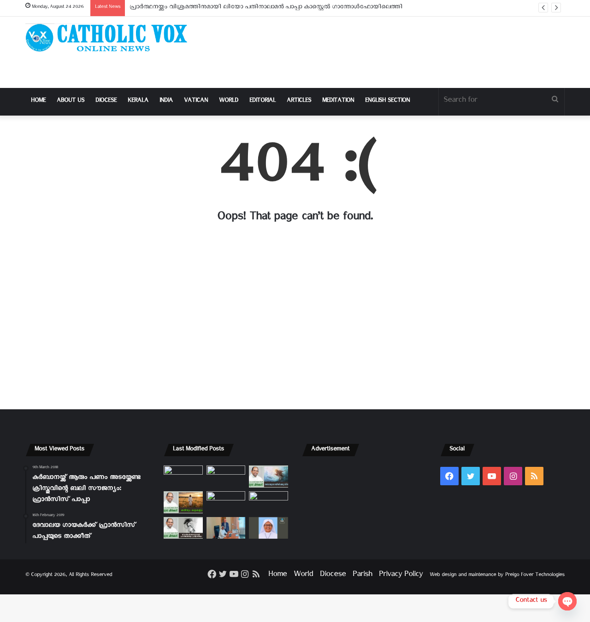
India (166, 101)
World (228, 101)
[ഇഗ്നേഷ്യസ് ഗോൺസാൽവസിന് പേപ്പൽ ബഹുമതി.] (226, 476)
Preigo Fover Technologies (535, 576)
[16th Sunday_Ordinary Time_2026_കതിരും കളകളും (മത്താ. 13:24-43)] (183, 502)
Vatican (196, 101)
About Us (70, 101)
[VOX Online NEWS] (110, 37)
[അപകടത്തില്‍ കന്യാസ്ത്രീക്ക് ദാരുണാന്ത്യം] (268, 528)
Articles (299, 101)
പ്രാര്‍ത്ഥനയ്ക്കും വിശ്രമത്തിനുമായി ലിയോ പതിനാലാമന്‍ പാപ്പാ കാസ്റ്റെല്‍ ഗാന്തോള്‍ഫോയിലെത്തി (266, 8)
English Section (387, 101)
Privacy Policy (401, 575)
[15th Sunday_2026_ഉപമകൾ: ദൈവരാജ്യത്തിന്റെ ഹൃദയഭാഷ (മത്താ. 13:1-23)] (226, 502)
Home (38, 101)
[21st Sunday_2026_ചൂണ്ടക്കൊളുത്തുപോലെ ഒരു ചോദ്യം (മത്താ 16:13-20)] (183, 476)
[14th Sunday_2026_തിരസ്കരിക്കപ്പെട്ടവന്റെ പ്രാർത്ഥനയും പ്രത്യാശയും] (183, 528)
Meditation (338, 101)
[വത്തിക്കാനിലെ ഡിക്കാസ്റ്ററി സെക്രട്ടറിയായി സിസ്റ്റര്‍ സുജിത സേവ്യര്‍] (226, 528)
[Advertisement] (387, 52)
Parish (362, 575)
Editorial (262, 101)
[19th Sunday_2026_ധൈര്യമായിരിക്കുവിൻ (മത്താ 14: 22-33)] (268, 476)
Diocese (106, 101)
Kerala (138, 101)
